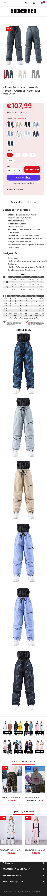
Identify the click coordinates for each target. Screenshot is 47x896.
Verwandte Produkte (23, 761)
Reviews (31, 202)
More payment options (23, 183)
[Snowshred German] (23, 11)
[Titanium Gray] (10, 124)
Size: (9, 150)
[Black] (27, 124)
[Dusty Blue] (36, 124)
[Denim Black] (36, 134)
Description (17, 202)
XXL (10, 161)
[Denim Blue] (10, 143)
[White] (27, 134)
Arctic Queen (9, 94)
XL (32, 155)
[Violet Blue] (10, 134)
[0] (41, 3)
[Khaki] (19, 124)
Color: (16, 118)
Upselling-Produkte (23, 811)
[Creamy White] (19, 134)
